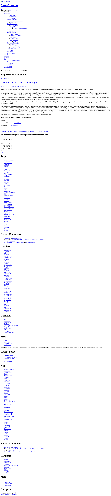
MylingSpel (7, 191)
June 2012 (6, 303)
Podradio (6, 57)
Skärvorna (6, 211)
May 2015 (6, 260)
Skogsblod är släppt (9, 358)
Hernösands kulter (11, 31)
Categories (3, 493)
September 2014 (8, 265)
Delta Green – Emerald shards (15, 21)
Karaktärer (13, 16)
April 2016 (7, 254)
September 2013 (8, 281)
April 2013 (7, 288)
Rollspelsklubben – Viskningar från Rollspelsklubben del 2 (28, 239)
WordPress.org (7, 345)
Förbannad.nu (7, 322)
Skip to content (13, 10)
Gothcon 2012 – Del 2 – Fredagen (19, 82)
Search (2, 9)
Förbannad (8, 174)
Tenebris (6, 222)
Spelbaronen (7, 238)
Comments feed (8, 343)
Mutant (5, 189)
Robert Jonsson (44, 131)
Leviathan (7, 185)
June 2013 (6, 285)
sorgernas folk (7, 213)
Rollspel (8, 204)
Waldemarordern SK (9, 67)
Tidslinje (12, 18)
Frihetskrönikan (14, 25)
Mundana (25, 131)
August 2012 (7, 300)
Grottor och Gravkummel (13, 60)
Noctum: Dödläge (15, 45)
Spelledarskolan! (9, 214)
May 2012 (6, 304)
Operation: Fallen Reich (33, 131)
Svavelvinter (7, 218)
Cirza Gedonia (14, 34)
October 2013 (7, 279)
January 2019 (7, 250)
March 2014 (7, 272)
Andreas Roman (5, 131)
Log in (5, 340)
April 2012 (7, 305)
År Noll (6, 230)
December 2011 (8, 311)
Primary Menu (4, 10)
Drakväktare (12, 131)
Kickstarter (6, 182)
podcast (7, 197)
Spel (5, 59)
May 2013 (6, 287)
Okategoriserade (5, 78)
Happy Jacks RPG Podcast (11, 325)
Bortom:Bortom (8, 166)
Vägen (12, 50)
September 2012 (8, 298)
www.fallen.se (17, 123)
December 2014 (8, 263)
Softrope (6, 329)
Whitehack (6, 228)
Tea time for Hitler (15, 47)
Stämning (7, 216)
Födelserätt (13, 37)
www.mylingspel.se (13, 125)
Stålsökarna (10, 64)
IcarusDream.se (9, 5)
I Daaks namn (14, 38)
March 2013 (7, 289)
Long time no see (16, 238)
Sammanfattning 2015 (9, 361)
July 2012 (6, 301)
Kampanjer (7, 13)
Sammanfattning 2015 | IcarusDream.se (14, 242)
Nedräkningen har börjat (10, 357)
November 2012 (8, 295)
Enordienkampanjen (12, 24)
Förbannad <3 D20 (9, 360)
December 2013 (8, 276)
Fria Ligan (6, 172)
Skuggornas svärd (11, 48)
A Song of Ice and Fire (8, 163)
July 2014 (6, 268)
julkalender (7, 179)
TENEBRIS (7, 331)
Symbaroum (10, 51)
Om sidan (6, 56)
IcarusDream (7, 177)
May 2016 (6, 253)
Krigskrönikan (14, 27)
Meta (15, 41)
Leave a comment (21, 86)
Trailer (5, 224)
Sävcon (6, 221)
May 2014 (6, 269)
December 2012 (8, 294)
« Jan (2, 152)
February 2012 (7, 308)
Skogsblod (10, 63)
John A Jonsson (12, 86)
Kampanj (6, 327)
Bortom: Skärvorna (12, 19)
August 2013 (7, 282)
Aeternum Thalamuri (12, 15)
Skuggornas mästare (9, 208)
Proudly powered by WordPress (9, 494)
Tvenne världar (11, 53)
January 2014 (7, 275)
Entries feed (7, 342)
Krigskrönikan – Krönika (20, 28)
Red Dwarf (6, 199)
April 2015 (7, 262)
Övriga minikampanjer (13, 43)
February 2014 (7, 273)
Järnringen (6, 180)
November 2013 (8, 278)
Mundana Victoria (11, 32)
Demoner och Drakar (15, 35)
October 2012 (7, 297)
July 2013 (6, 284)
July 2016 (6, 252)
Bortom (6, 164)
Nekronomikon (11, 62)
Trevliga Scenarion (9, 332)
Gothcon (20, 131)
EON (16, 131)
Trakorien (6, 225)
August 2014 (7, 266)
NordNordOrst (7, 328)
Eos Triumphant (11, 29)
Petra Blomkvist (8, 195)
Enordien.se (7, 321)
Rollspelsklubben (9, 207)
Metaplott (5, 186)
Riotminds (6, 201)
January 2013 (7, 292)
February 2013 (7, 291)
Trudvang (6, 227)
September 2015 (8, 257)
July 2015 (6, 259)
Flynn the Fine (7, 170)
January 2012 (7, 310)
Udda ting (9, 66)
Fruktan (12, 44)
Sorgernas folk (14, 40)
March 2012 (7, 307)
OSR (5, 194)
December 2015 (8, 256)
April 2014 (7, 270)
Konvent (6, 54)
